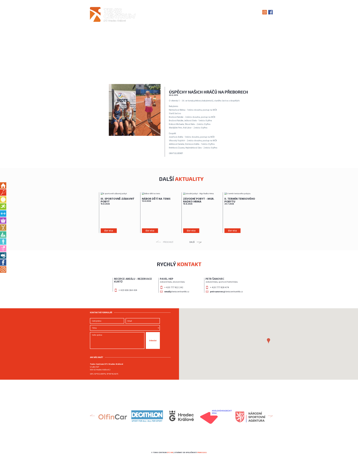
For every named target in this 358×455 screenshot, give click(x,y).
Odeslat (153, 340)
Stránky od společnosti (191, 452)
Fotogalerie (197, 12)
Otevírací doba (218, 12)
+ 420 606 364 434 (128, 290)
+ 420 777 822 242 (173, 287)
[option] (119, 212)
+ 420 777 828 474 (219, 287)
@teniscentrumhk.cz (176, 292)
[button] (268, 341)
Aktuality (178, 12)
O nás (165, 12)
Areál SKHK (238, 12)
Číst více (108, 230)
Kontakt (255, 12)
